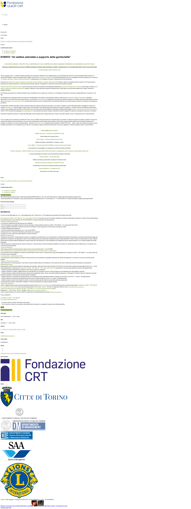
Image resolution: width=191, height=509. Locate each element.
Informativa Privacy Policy (7, 353)
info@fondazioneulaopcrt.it (8, 336)
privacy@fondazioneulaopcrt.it (76, 287)
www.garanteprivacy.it (55, 292)
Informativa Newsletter (20, 353)
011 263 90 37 (4, 329)
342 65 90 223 (13, 329)
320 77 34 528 (21, 329)
